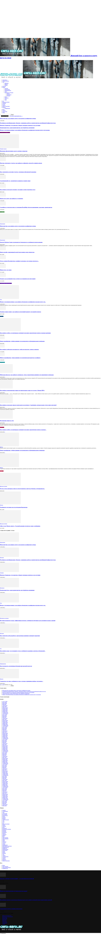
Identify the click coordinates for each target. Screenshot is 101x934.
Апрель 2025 (4, 718)
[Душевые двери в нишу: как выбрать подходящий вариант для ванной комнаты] (3, 309)
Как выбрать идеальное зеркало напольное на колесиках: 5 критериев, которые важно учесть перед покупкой (28, 405)
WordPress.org (5, 868)
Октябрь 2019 (5, 785)
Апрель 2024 (4, 730)
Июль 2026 (4, 702)
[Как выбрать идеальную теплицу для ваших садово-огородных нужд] (3, 187)
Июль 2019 (4, 788)
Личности (4, 834)
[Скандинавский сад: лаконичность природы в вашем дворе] (3, 178)
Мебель (6, 84)
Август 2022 (4, 752)
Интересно (9, 94)
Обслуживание (5, 838)
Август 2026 (4, 701)
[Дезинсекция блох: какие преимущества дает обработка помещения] (9, 586)
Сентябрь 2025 (5, 713)
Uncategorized (5, 811)
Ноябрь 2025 (4, 710)
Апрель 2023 (4, 743)
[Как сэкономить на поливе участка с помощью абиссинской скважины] (3, 169)
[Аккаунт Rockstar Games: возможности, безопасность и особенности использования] (9, 238)
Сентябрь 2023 (5, 738)
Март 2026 (4, 706)
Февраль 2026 (5, 707)
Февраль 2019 (5, 794)
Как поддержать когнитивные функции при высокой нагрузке (16, 666)
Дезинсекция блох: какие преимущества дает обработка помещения (17, 127)
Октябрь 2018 (5, 798)
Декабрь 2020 (5, 773)
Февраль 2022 (5, 758)
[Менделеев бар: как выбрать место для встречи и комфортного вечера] (9, 222)
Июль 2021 (4, 765)
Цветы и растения (6, 106)
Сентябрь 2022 (5, 750)
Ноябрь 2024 (4, 723)
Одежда (3, 110)
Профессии (4, 848)
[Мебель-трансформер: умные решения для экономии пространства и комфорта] (2, 355)
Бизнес (3, 816)
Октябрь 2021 (5, 762)
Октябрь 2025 (5, 712)
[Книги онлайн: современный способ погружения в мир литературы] (3, 249)
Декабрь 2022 (5, 747)
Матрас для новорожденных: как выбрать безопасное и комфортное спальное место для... (23, 301)
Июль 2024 (4, 727)
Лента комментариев (6, 867)
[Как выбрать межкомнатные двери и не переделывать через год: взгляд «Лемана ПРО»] (6, 388)
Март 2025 (4, 719)
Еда (3, 101)
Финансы (6, 97)
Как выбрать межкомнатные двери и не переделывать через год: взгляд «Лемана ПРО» (22, 390)
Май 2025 (4, 717)
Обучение (4, 841)
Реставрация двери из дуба (7, 420)
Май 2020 (4, 778)
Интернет (2, 557)
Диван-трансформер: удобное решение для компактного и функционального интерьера (22, 341)
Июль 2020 (4, 776)
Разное (3, 87)
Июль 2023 (4, 740)
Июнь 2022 (4, 754)
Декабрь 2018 (5, 796)
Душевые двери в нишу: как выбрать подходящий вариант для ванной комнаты (20, 311)
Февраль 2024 (5, 733)
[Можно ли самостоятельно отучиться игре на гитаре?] (3, 888)
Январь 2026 (4, 708)
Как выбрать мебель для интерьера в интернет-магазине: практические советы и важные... (23, 429)
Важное (8, 95)
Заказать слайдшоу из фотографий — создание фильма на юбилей (17, 878)
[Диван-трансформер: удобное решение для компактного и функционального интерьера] (2, 338)
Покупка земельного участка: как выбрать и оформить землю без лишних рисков (21, 163)
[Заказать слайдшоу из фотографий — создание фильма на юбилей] (3, 876)
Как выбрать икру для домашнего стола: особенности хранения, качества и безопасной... (22, 651)
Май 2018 (4, 803)
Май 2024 (4, 729)
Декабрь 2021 (5, 760)
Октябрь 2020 (5, 774)
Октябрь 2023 (5, 737)
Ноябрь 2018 (4, 797)
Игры (6, 96)
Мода (3, 109)
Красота (4, 107)
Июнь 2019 (4, 789)
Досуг (6, 91)
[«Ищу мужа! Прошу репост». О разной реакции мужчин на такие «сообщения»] (10, 522)
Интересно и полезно (9, 92)
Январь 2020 (4, 782)
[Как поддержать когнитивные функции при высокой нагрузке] (9, 662)
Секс (6, 99)
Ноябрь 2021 (4, 761)
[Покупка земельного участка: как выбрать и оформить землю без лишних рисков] (3, 160)
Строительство (5, 856)
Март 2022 (4, 757)
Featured (4, 810)
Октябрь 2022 (5, 749)
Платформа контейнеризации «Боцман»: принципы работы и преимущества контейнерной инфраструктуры (28, 123)
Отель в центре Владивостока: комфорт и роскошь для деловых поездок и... (19, 261)
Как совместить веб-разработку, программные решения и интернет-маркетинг (20, 635)
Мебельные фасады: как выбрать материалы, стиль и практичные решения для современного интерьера (27, 374)
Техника (6, 88)
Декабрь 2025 (5, 709)
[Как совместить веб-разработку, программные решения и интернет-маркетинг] (9, 632)
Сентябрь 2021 (5, 763)
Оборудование (5, 837)
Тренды (3, 105)
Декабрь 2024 (5, 722)
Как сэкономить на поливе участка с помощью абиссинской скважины (18, 172)
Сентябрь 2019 (5, 786)
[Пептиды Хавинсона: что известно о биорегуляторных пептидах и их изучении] (9, 571)
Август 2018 (4, 800)
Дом (3, 82)
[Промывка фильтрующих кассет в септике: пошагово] (9, 147)
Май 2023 (4, 742)
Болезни (4, 817)
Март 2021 (4, 769)
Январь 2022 (4, 759)
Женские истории (5, 102)
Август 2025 (4, 714)
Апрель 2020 (4, 779)
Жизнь (8, 93)
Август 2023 (4, 739)
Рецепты (4, 86)
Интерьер (6, 83)
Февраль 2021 (5, 770)
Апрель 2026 (4, 705)
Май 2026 (4, 704)
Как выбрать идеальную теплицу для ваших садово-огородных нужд (17, 189)
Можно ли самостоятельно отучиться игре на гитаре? (13, 891)
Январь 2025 (4, 721)
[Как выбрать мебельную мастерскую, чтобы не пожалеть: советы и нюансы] (2, 347)
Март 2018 (4, 805)
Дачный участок (5, 81)
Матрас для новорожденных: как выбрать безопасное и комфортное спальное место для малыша (25, 130)
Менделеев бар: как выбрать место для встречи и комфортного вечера (18, 118)
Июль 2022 (4, 753)
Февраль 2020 (5, 781)
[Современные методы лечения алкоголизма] (3, 906)
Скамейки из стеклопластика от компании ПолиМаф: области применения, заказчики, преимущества (26, 207)
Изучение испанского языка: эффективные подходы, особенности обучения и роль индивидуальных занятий (27, 620)
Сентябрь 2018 (5, 799)
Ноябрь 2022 (4, 748)
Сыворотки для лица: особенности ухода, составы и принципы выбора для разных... (21, 681)
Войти (3, 865)
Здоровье (4, 103)
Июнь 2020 (4, 777)
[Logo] (11, 77)
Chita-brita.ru (4, 79)
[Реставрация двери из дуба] (6, 418)
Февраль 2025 (5, 720)
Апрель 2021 (4, 768)
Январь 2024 (4, 734)
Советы (3, 855)
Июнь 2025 (4, 716)
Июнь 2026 (4, 703)
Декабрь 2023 (5, 735)
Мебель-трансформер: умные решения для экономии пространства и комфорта (20, 357)
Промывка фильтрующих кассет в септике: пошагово (13, 151)
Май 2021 (4, 767)
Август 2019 (4, 787)
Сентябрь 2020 (5, 775)
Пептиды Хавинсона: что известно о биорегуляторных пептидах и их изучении (20, 125)
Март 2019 (4, 793)
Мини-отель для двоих (6, 270)
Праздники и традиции (7, 846)
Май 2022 (4, 755)
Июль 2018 (4, 801)
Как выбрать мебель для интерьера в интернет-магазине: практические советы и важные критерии (25, 333)
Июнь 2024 (4, 728)
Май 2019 (4, 790)
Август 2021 (4, 764)
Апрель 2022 (4, 756)
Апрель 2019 (4, 792)
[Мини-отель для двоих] (3, 267)
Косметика (4, 832)
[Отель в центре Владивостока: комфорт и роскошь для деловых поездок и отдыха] (3, 258)
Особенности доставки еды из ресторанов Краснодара (13, 507)
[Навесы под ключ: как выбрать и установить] (3, 196)
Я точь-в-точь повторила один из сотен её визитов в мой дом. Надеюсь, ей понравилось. (22, 488)
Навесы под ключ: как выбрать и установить (11, 198)
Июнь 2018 (4, 802)
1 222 (3, 684)
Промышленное (8, 90)
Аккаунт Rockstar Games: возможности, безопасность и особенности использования (21, 242)
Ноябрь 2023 (4, 736)
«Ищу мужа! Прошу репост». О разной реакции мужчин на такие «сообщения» (20, 526)
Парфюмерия (7, 108)
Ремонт (6, 85)
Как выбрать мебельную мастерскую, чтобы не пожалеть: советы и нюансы (19, 349)
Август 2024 (4, 726)
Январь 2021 (4, 772)
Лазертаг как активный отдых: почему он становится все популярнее (17, 278)
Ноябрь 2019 (4, 784)
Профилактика (3, 663)
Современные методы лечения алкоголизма (11, 908)
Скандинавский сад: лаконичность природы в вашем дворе (15, 180)
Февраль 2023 (5, 745)
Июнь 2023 (4, 741)
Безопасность (5, 815)
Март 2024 (4, 732)
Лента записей (5, 866)
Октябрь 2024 (5, 724)
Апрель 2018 (4, 804)
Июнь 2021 (4, 766)
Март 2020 (4, 780)
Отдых (3, 104)
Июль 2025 (4, 715)
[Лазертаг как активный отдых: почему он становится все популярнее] (3, 276)
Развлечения (7, 89)
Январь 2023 (4, 746)
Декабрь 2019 (5, 783)
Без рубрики (4, 814)
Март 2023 (4, 744)
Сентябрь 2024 (5, 725)
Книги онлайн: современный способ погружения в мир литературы (17, 252)
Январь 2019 (4, 795)
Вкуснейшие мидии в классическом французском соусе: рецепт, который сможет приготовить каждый (26, 899)
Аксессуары (4, 111)
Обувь (3, 112)
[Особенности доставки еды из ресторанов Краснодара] (10, 504)
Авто (6, 98)
